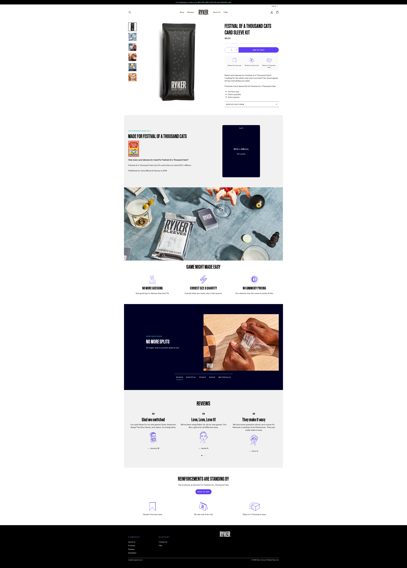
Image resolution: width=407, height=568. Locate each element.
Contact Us (163, 542)
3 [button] (205, 455)
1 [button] (201, 455)
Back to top (203, 492)
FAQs (226, 12)
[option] (203, 2)
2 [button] (203, 455)
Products (131, 545)
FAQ (160, 545)
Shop (182, 12)
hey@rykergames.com (135, 560)
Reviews (190, 12)
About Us (216, 12)
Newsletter (132, 553)
